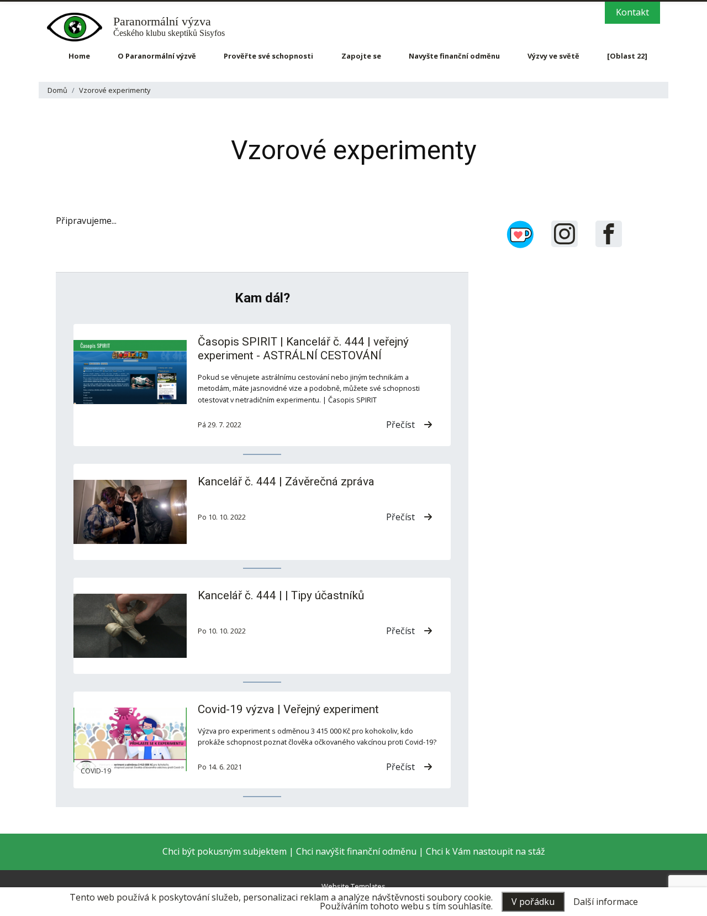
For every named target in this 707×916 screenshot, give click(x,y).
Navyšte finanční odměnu (454, 56)
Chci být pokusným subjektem (224, 851)
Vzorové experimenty (114, 90)
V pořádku (533, 902)
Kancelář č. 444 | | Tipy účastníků (281, 595)
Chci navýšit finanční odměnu (356, 851)
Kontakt (632, 12)
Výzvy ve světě (553, 56)
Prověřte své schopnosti (268, 56)
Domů (57, 90)
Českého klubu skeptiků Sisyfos (169, 27)
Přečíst (400, 424)
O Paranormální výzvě (157, 56)
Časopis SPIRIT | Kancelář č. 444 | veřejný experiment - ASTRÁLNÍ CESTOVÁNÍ (303, 348)
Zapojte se (361, 56)
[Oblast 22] (627, 56)
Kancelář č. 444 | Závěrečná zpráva (286, 481)
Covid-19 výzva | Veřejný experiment (288, 709)
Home (79, 56)
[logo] (80, 27)
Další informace (605, 901)
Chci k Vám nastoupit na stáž (485, 851)
